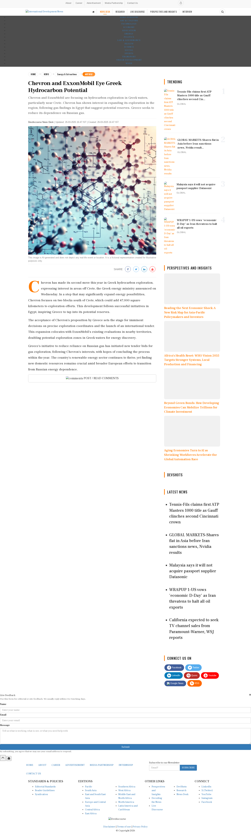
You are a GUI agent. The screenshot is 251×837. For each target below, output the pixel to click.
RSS (196, 683)
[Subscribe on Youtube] (152, 269)
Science (129, 47)
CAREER (56, 765)
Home (33, 74)
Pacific (88, 786)
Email (3, 714)
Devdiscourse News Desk (41, 122)
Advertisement (94, 3)
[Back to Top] (3, 758)
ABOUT (42, 765)
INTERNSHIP (126, 765)
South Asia (90, 790)
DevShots (182, 786)
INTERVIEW (187, 11)
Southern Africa (126, 786)
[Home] (93, 12)
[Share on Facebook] (128, 269)
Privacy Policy (140, 826)
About (68, 3)
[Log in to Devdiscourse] (181, 3)
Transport (129, 56)
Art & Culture (129, 20)
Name (3, 704)
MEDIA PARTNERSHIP (102, 765)
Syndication (41, 794)
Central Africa (92, 809)
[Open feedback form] (8, 758)
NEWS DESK (105, 11)
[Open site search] (222, 12)
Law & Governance (129, 40)
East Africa (90, 813)
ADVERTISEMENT (75, 765)
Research (181, 790)
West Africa (124, 790)
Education (129, 30)
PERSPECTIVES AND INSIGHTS (163, 11)
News (46, 74)
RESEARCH (120, 11)
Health (128, 43)
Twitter (195, 667)
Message (5, 725)
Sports (129, 53)
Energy (128, 34)
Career (79, 3)
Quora (194, 675)
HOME (29, 765)
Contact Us (132, 3)
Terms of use (124, 826)
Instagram (206, 798)
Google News (177, 683)
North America (126, 802)
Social (129, 50)
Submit (126, 747)
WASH (129, 63)
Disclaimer (109, 826)
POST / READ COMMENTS (101, 378)
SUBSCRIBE (188, 767)
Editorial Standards (45, 786)
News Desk (183, 794)
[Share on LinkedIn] (144, 269)
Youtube (212, 675)
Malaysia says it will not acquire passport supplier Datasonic (192, 571)
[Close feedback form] (250, 694)
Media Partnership (114, 3)
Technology (129, 24)
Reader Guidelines (45, 790)
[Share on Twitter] (136, 269)
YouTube (206, 794)
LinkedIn (175, 675)
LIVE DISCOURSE (137, 11)
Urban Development (129, 60)
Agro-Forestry (129, 17)
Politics (129, 37)
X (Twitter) (207, 790)
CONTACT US (33, 773)
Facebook (176, 667)
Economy (129, 27)
